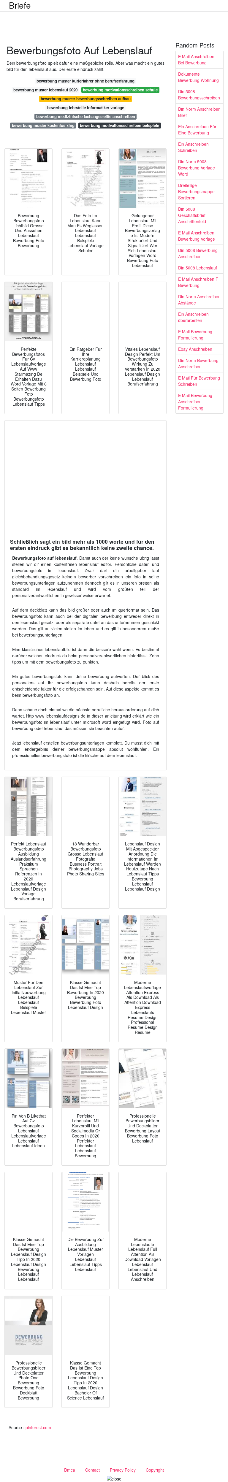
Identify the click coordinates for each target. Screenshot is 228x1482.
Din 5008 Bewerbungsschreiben (199, 94)
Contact (92, 1470)
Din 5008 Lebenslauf (197, 268)
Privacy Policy (123, 1470)
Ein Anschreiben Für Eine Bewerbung (197, 129)
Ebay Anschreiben (195, 349)
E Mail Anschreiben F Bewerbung (198, 282)
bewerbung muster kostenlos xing (43, 125)
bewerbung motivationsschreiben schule (120, 90)
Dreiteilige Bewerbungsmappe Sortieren (196, 191)
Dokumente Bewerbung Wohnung (198, 77)
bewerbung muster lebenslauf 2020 (45, 90)
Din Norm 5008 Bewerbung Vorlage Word (196, 167)
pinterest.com (38, 1427)
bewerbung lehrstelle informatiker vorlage (85, 107)
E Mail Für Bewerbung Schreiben (199, 381)
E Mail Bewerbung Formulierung (195, 335)
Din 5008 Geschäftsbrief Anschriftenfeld (192, 215)
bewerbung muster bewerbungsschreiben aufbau (86, 98)
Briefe (20, 5)
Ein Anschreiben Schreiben (193, 147)
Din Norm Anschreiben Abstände (199, 299)
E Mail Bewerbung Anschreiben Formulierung (195, 401)
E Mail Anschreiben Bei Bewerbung (196, 59)
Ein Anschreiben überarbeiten (193, 317)
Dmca (69, 1470)
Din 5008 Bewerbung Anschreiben (198, 253)
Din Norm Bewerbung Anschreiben (198, 363)
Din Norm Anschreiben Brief (199, 112)
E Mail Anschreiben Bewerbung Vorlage (196, 236)
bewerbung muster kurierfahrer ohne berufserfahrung (85, 81)
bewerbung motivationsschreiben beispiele (119, 125)
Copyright (155, 1470)
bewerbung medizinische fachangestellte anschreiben (85, 116)
